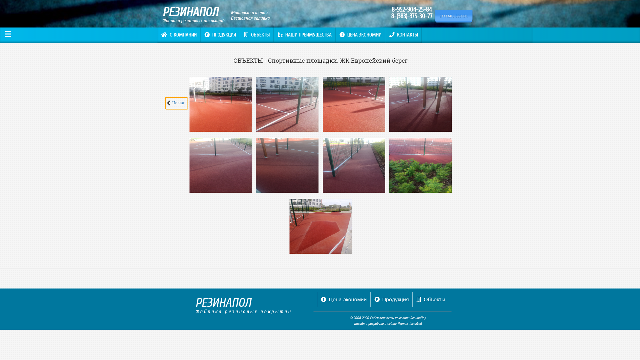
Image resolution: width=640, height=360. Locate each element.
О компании (183, 35)
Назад (178, 102)
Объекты (260, 35)
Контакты (407, 35)
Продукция (224, 35)
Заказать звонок (454, 16)
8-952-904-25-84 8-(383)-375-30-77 (411, 12)
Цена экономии (364, 35)
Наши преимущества (308, 35)
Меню (8, 34)
